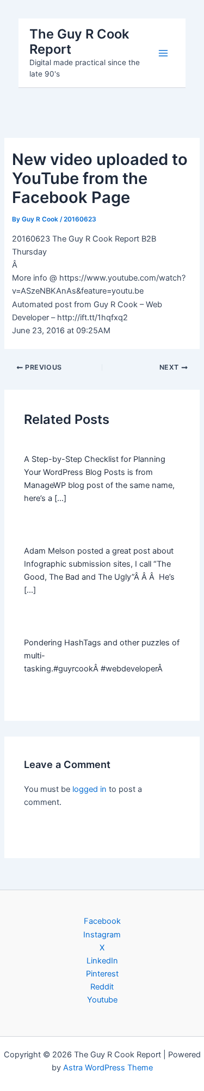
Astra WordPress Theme (108, 1068)
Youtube (102, 1000)
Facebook (102, 921)
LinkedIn (102, 961)
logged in (89, 789)
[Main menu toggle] (163, 53)
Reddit (102, 987)
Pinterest (102, 974)
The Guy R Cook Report (79, 41)
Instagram (102, 935)
